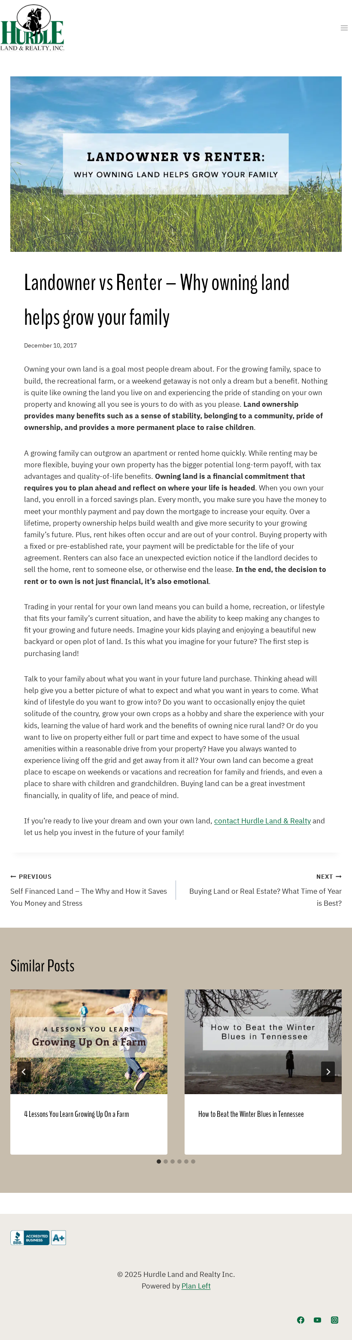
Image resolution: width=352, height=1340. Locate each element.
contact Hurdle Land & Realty (262, 821)
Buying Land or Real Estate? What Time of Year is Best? (265, 890)
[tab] (159, 1161)
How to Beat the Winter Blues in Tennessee (251, 1114)
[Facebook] (301, 1320)
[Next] (328, 1072)
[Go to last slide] (24, 1072)
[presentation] (88, 1041)
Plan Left (196, 1286)
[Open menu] (344, 27)
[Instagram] (334, 1320)
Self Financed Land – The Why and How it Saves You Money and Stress (88, 890)
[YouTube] (317, 1320)
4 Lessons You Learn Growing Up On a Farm (76, 1114)
